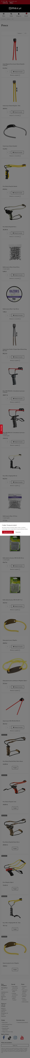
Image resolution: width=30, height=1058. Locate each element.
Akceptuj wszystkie (8, 532)
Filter (1, 428)
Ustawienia (18, 532)
